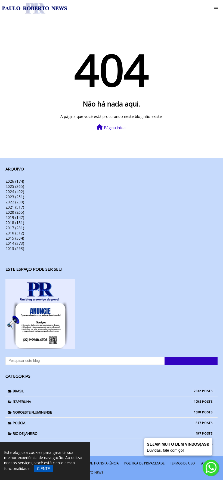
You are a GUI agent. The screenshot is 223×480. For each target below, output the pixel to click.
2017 (14, 227)
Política (107, 444)
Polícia (107, 422)
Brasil (107, 391)
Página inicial (114, 127)
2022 (14, 201)
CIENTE (43, 469)
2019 (14, 217)
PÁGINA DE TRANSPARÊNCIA (97, 463)
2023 (14, 196)
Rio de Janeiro (107, 433)
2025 (14, 186)
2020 (14, 212)
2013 (14, 248)
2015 (14, 238)
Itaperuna (107, 401)
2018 (14, 222)
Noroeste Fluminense (107, 412)
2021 (14, 207)
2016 (14, 233)
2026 (14, 181)
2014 (14, 243)
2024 (14, 191)
